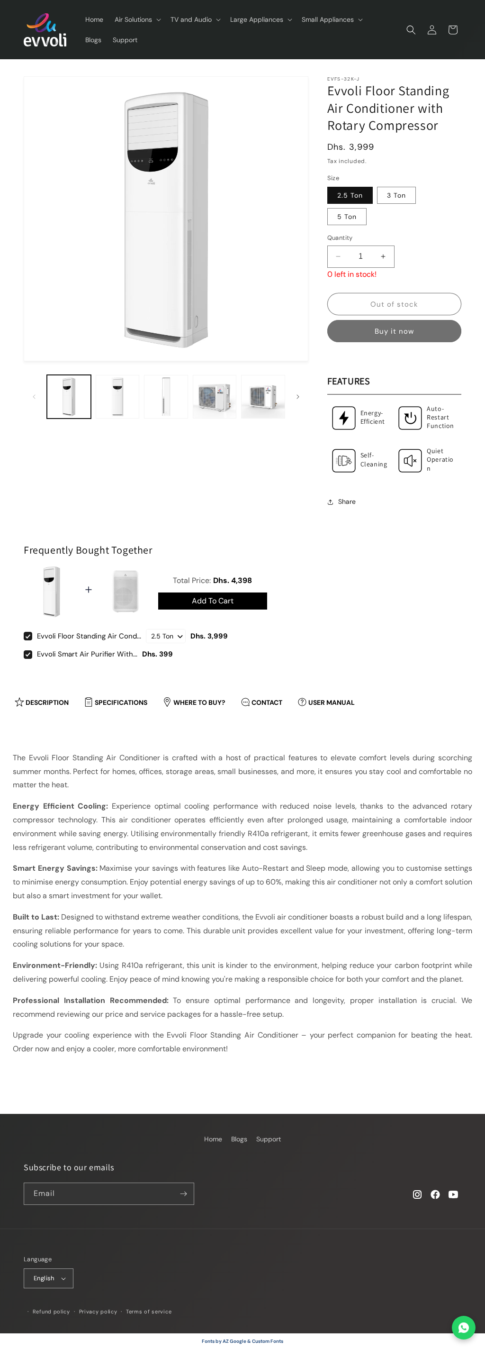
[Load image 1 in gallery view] (69, 397)
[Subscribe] (183, 1194)
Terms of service (148, 1311)
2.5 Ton (350, 195)
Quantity (340, 238)
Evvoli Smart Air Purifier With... (87, 654)
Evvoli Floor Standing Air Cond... (89, 636)
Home (213, 1139)
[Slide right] (297, 396)
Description (47, 702)
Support (268, 1139)
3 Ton (396, 195)
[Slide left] (34, 396)
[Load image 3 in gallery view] (166, 397)
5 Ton (347, 216)
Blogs (239, 1139)
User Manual (331, 702)
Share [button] (347, 501)
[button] (137, 19)
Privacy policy (98, 1311)
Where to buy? (199, 702)
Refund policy (51, 1311)
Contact (266, 702)
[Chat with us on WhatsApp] (464, 1328)
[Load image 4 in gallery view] (215, 397)
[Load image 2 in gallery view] (118, 397)
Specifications (121, 702)
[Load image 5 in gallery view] (263, 397)
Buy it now (394, 331)
